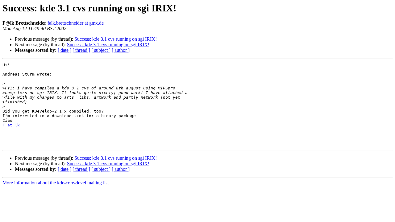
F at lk (11, 125)
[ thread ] (81, 50)
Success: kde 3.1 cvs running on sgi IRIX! (115, 39)
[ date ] (64, 50)
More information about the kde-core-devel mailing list (55, 182)
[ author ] (121, 50)
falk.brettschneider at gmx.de (76, 23)
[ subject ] (100, 50)
